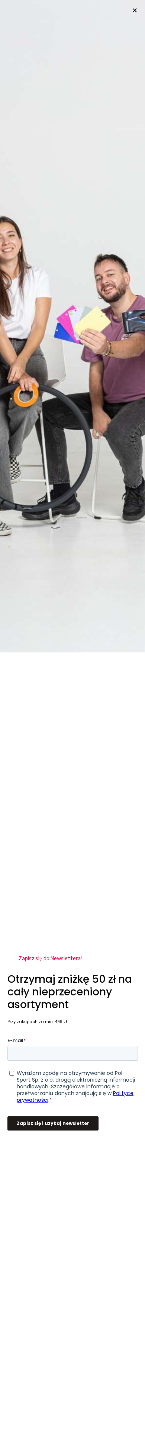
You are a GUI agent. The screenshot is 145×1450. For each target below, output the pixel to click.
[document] (72, 725)
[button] (135, 10)
